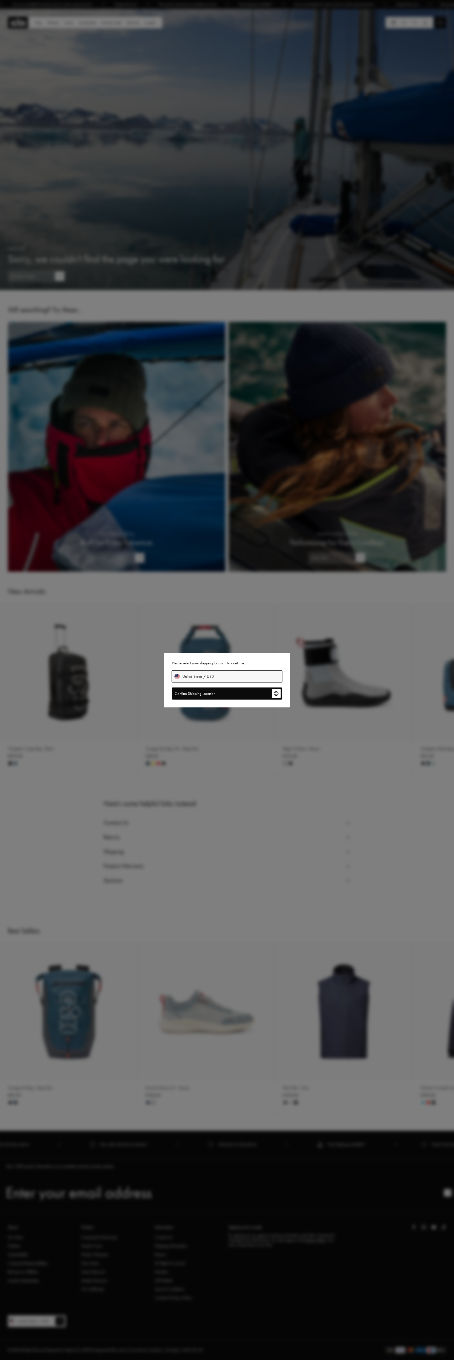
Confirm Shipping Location (195, 693)
